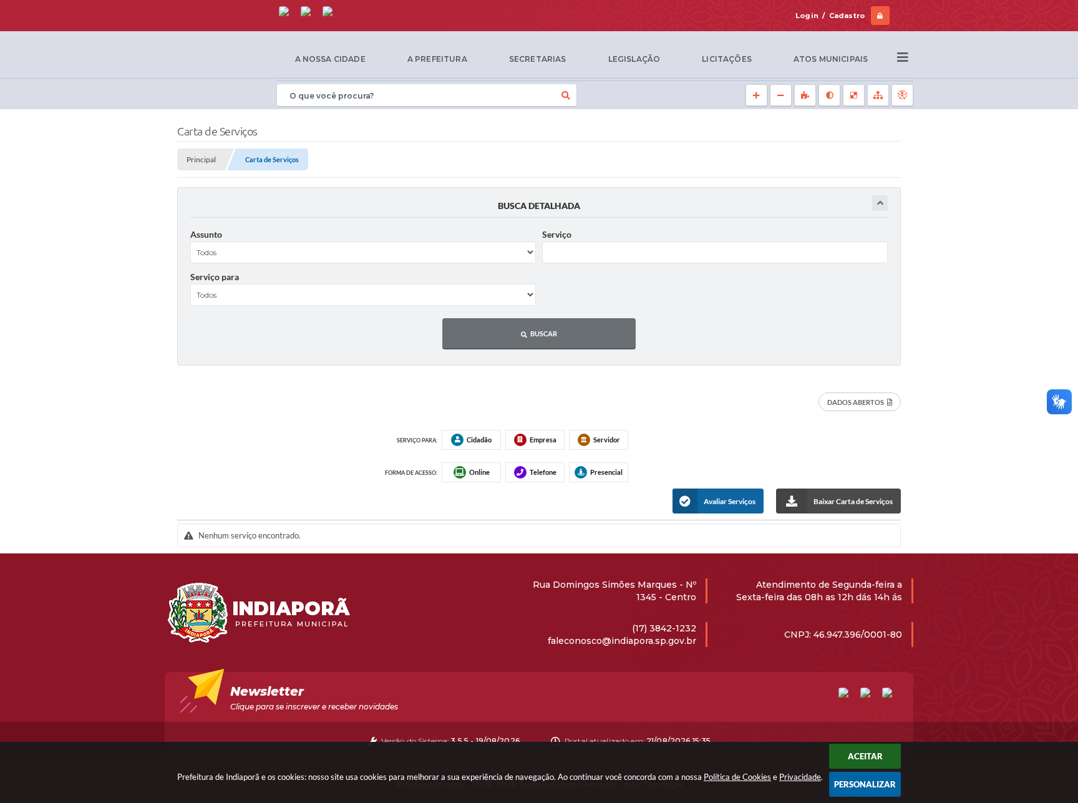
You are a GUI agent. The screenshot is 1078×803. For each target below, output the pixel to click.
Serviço (556, 234)
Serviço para (214, 276)
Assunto (206, 234)
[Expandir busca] (880, 203)
